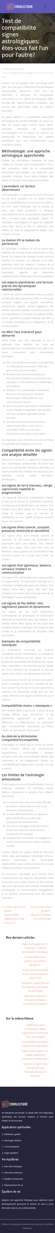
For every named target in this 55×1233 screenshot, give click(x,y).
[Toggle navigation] (45, 7)
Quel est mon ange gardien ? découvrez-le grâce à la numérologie (41, 912)
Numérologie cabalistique (14, 69)
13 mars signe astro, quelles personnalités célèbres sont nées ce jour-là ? (15, 914)
